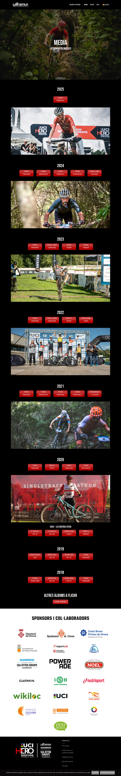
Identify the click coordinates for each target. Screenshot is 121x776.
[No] (119, 773)
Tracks (92, 5)
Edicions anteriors (74, 5)
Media (86, 5)
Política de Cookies (107, 772)
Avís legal (65, 766)
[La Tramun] (20, 5)
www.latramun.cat (67, 762)
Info (98, 5)
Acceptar (95, 772)
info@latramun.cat (67, 757)
